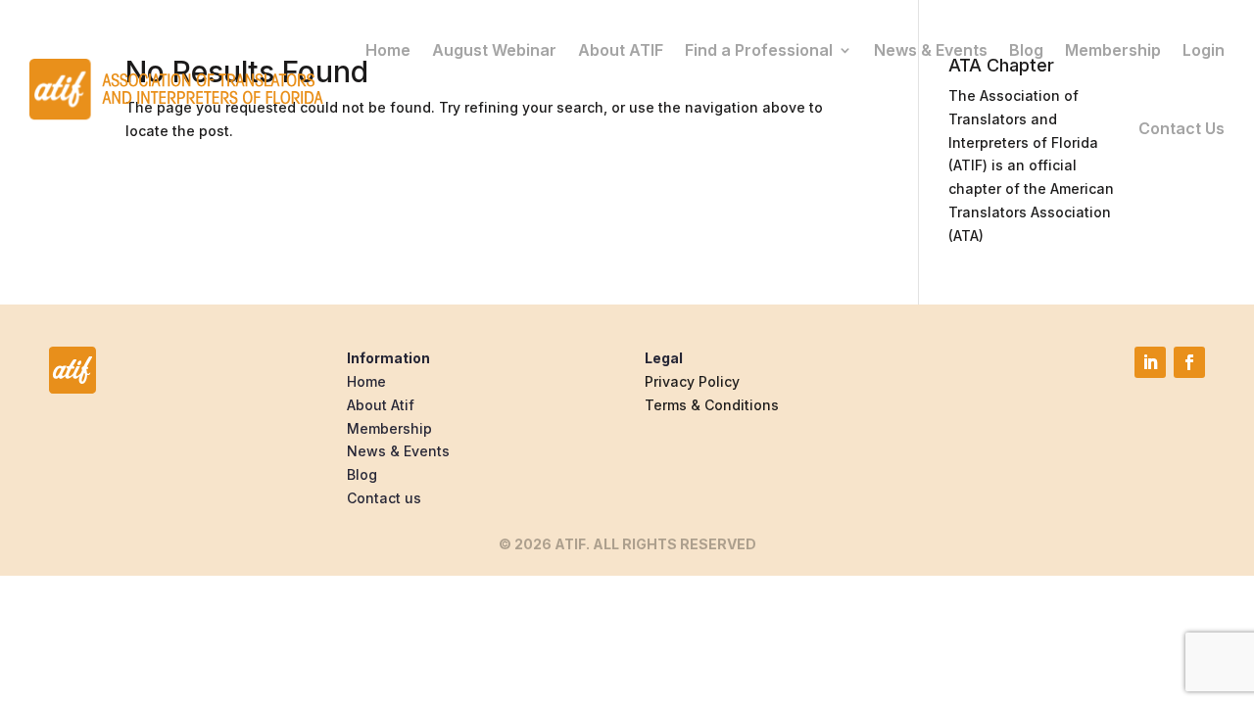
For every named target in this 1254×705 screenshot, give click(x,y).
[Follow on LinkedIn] (1150, 362)
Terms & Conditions (712, 405)
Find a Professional (759, 50)
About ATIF (620, 50)
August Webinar (494, 50)
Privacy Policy (692, 381)
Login (1203, 50)
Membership (1113, 50)
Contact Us (1181, 128)
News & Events (931, 50)
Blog (1026, 50)
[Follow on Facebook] (1189, 362)
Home (387, 50)
